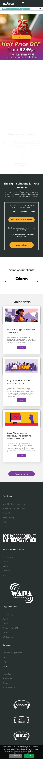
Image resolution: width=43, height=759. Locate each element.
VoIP (5, 575)
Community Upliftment (12, 653)
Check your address (21, 37)
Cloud (5, 562)
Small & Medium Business (13, 549)
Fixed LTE (6, 513)
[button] (23, 3)
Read (21, 347)
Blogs (5, 657)
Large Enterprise (10, 607)
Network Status (9, 687)
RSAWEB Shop (8, 517)
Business (6, 683)
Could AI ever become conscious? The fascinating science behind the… (19, 436)
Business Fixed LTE (10, 628)
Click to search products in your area (16, 9)
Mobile (5, 566)
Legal (5, 661)
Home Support (9, 674)
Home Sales (8, 678)
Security (6, 570)
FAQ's (5, 522)
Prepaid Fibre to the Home (14, 508)
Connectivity (8, 557)
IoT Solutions (8, 637)
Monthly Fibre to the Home (14, 504)
